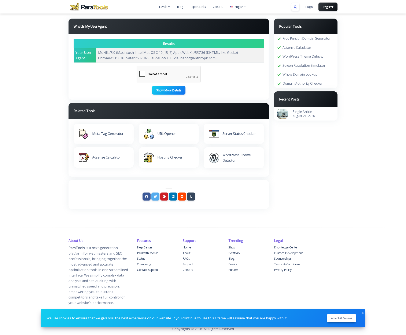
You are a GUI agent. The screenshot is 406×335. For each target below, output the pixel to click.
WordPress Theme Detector (304, 56)
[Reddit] (182, 197)
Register (328, 7)
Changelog (144, 264)
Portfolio (234, 253)
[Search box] (295, 7)
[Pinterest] (164, 197)
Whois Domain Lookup (300, 74)
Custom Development (288, 253)
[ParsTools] (90, 7)
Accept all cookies (341, 318)
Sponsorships (282, 258)
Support (188, 264)
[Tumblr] (191, 197)
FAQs (186, 258)
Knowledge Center (286, 247)
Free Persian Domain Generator (307, 38)
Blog (180, 7)
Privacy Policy (282, 270)
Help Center (144, 247)
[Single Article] (282, 113)
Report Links (198, 7)
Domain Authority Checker (302, 83)
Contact (218, 7)
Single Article (302, 111)
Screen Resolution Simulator (304, 65)
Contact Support (147, 270)
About (187, 253)
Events (232, 264)
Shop (231, 247)
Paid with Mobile (147, 253)
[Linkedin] (173, 197)
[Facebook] (147, 197)
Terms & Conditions (287, 264)
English (239, 7)
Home (187, 247)
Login (309, 7)
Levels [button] (163, 7)
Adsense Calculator (297, 47)
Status (141, 258)
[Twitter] (155, 197)
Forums (233, 270)
